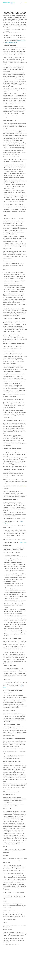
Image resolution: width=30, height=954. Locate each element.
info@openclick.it (21, 40)
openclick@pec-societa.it (11, 42)
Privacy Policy (23, 486)
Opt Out (9, 523)
